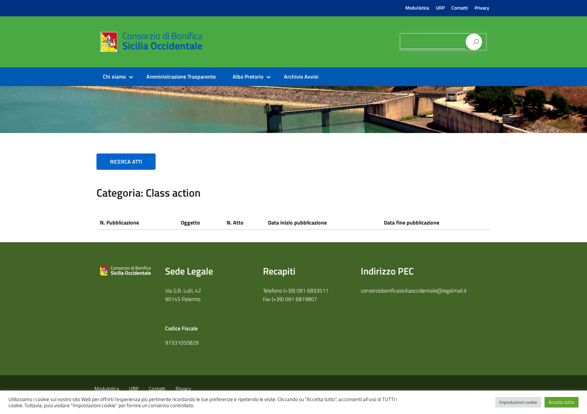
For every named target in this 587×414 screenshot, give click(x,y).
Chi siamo (114, 76)
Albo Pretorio (248, 76)
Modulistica (417, 8)
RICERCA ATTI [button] (126, 162)
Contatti (459, 8)
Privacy (482, 8)
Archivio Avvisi (301, 76)
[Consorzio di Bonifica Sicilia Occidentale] (220, 47)
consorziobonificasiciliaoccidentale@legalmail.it (414, 290)
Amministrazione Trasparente (181, 76)
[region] (293, 109)
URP (440, 8)
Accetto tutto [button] (561, 402)
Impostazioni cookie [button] (518, 402)
